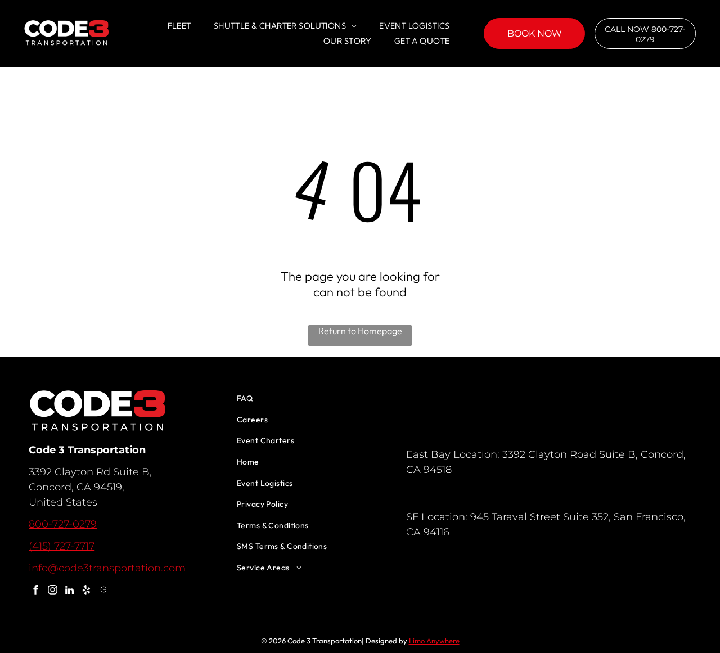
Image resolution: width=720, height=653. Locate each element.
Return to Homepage (360, 330)
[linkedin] (69, 591)
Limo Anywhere (434, 640)
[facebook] (36, 591)
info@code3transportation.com (107, 568)
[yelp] (86, 591)
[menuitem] (179, 26)
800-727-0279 (63, 524)
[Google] (103, 591)
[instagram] (53, 591)
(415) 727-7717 (61, 546)
